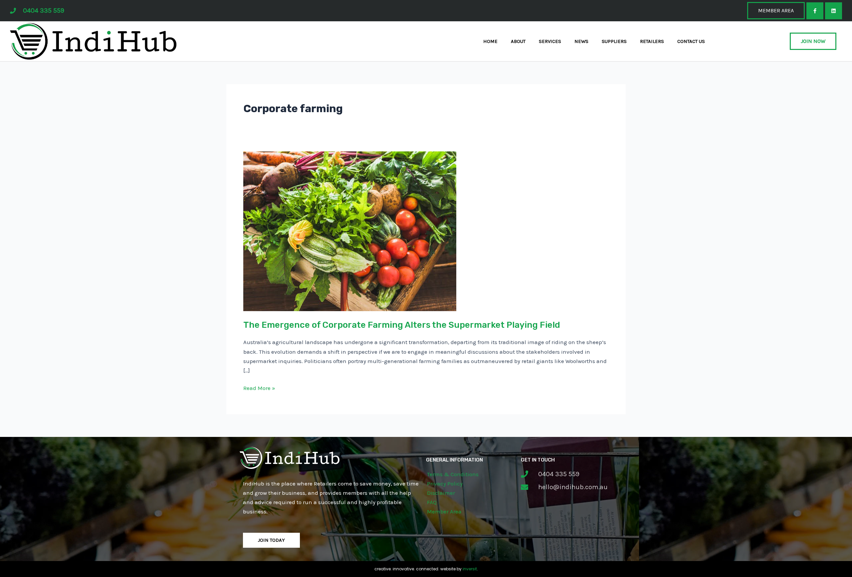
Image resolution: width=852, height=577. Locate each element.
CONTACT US (691, 41)
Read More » (259, 387)
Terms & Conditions (453, 474)
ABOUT (518, 41)
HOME (490, 41)
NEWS (581, 41)
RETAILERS (652, 41)
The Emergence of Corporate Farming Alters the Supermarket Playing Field (401, 325)
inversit (470, 569)
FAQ (432, 502)
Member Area (444, 511)
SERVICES (550, 41)
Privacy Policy (445, 483)
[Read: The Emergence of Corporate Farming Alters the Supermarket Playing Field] (349, 230)
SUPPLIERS (614, 41)
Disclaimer (441, 492)
